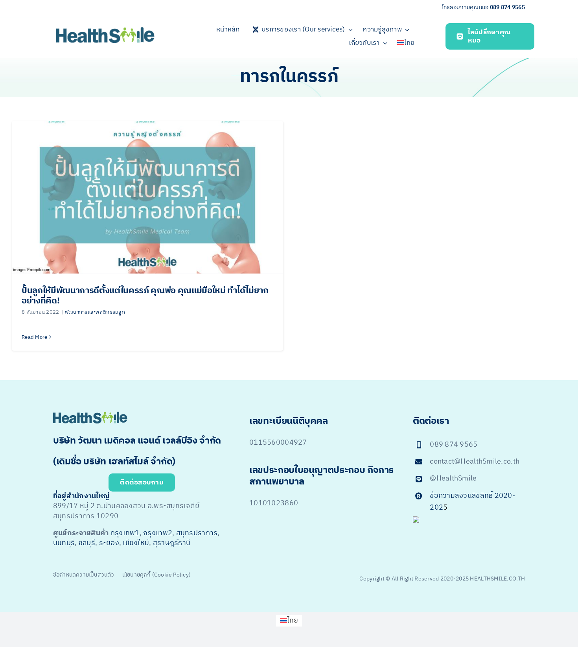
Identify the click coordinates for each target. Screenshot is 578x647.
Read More (34, 337)
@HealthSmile (453, 478)
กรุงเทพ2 (157, 533)
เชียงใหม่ (136, 543)
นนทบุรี (64, 543)
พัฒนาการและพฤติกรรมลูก (95, 312)
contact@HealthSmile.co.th (474, 462)
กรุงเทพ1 (125, 533)
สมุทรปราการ (197, 533)
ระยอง (109, 543)
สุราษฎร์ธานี (171, 543)
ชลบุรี (87, 543)
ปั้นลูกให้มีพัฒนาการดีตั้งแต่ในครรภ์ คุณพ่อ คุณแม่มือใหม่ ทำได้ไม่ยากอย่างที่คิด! (145, 295)
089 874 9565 (507, 7)
